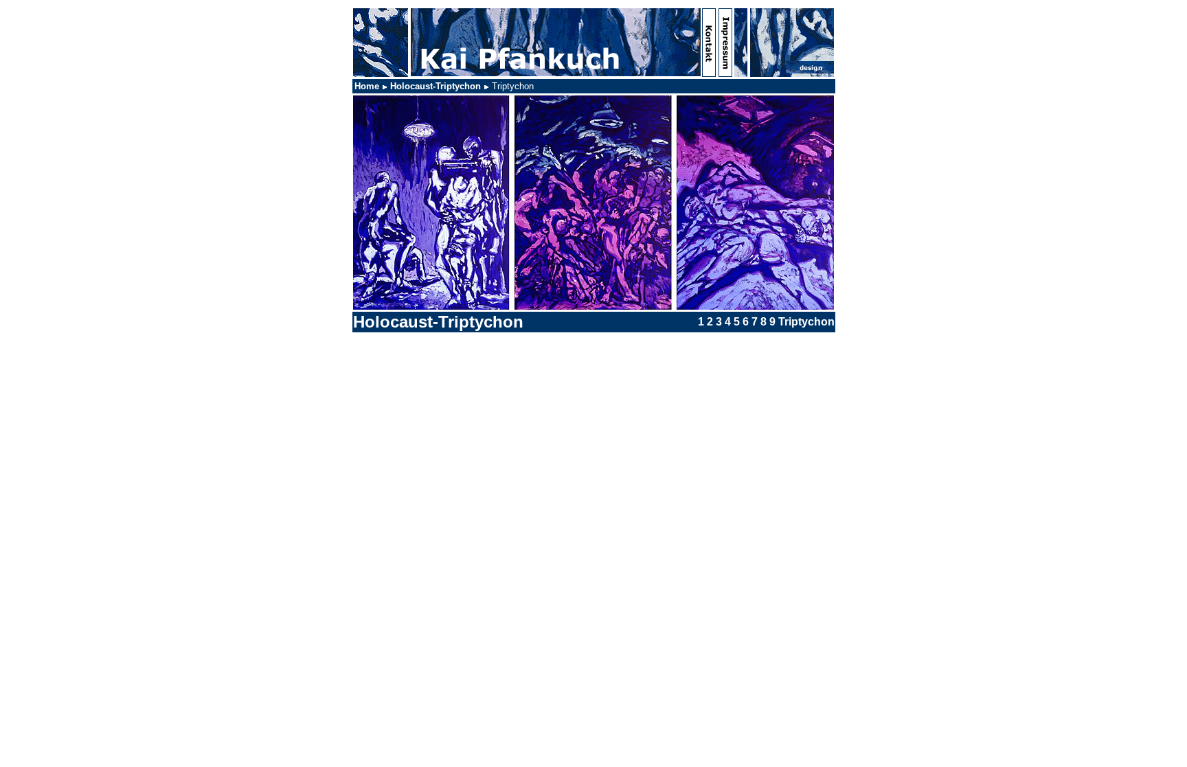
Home (366, 86)
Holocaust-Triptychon (435, 86)
